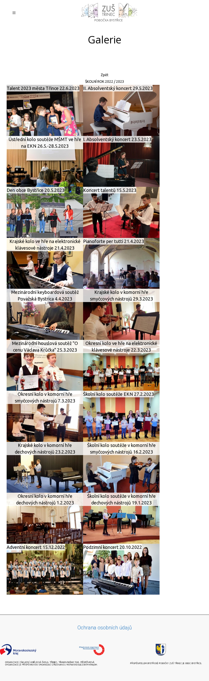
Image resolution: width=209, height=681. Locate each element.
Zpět (104, 75)
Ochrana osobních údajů (104, 628)
